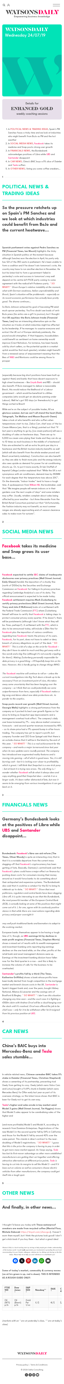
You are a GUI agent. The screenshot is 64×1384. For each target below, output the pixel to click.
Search (4, 5)
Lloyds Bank (36, 382)
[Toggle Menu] (56, 5)
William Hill (35, 485)
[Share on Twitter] (22, 1260)
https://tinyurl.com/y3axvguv (35, 1232)
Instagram (33, 1375)
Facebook (39, 144)
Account (8, 5)
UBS (48, 154)
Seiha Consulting (35, 1370)
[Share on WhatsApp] (41, 1260)
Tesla (15, 165)
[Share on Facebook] (15, 1260)
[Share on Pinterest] (28, 1260)
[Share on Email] (48, 1260)
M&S (12, 357)
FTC (35, 611)
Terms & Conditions (39, 1365)
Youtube (37, 1375)
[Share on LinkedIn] (35, 1260)
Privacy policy (22, 1365)
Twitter (26, 1375)
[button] (32, 109)
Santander (13, 158)
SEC (36, 575)
